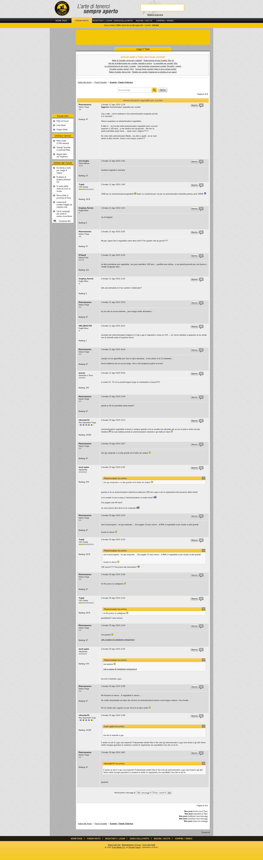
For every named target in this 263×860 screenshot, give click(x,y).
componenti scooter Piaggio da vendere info (64, 204)
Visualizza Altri (65, 221)
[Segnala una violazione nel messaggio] (201, 106)
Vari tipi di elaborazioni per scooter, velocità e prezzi (130, 63)
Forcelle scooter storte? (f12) (121, 69)
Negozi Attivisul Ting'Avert (62, 155)
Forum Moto (82, 20)
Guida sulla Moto (123, 20)
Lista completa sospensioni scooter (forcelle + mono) (159, 66)
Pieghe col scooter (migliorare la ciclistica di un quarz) (154, 72)
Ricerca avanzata (155, 14)
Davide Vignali (135, 847)
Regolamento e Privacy (131, 845)
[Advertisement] (143, 37)
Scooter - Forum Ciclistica (121, 82)
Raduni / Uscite (144, 20)
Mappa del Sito (114, 845)
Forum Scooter (101, 82)
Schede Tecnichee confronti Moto (63, 148)
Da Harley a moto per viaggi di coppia (64, 170)
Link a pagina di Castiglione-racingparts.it (118, 639)
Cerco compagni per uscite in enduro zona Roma (64, 213)
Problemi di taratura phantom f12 (64, 179)
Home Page (61, 20)
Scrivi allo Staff (148, 845)
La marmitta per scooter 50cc (165, 63)
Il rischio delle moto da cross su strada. (64, 188)
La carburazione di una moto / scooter (120, 66)
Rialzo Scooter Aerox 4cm (120, 72)
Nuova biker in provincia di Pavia (64, 196)
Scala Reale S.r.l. (119, 847)
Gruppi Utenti (62, 129)
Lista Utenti (61, 125)
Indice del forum (85, 82)
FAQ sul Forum (63, 121)
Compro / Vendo (165, 20)
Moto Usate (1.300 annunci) (63, 141)
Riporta (194, 105)
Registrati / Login (102, 20)
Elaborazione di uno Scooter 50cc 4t (159, 60)
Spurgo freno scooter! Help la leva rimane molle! (155, 69)
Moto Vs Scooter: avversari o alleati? (127, 60)
